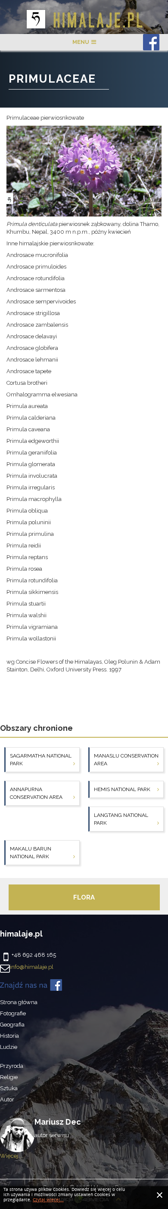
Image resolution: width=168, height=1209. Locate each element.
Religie (9, 1077)
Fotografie (13, 1013)
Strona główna (18, 1002)
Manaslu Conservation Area (126, 760)
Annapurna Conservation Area (36, 793)
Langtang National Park (121, 819)
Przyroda (11, 1066)
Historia (9, 1036)
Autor (7, 1099)
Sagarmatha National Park (41, 760)
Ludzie (8, 1047)
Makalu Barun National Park (30, 853)
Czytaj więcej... (48, 1200)
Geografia (12, 1024)
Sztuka (9, 1088)
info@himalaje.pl (31, 967)
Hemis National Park (122, 789)
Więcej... (11, 1156)
